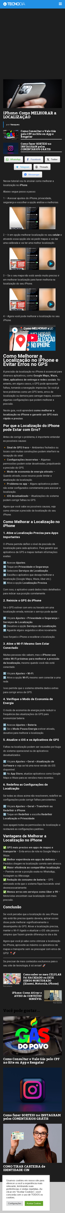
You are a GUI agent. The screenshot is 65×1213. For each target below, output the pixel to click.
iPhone (23, 185)
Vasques (14, 124)
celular (56, 234)
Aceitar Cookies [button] (34, 1203)
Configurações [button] (14, 1203)
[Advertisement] (32, 43)
